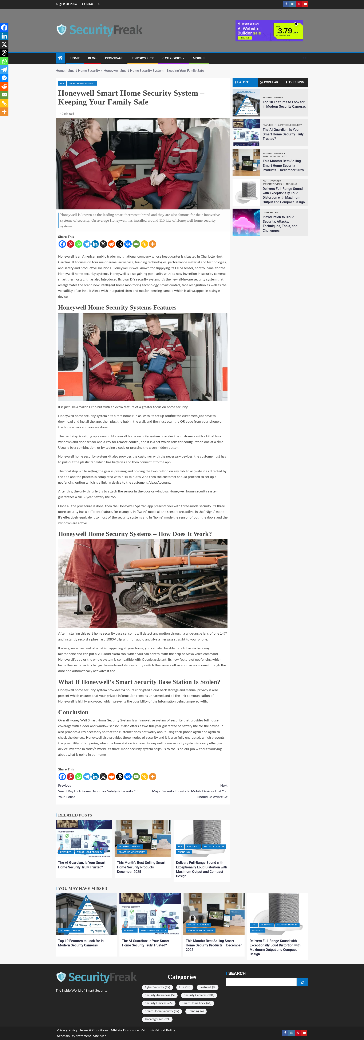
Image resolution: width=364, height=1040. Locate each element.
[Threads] (119, 244)
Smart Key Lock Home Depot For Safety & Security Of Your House (98, 791)
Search (237, 973)
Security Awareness (160, 995)
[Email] (136, 244)
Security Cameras (130, 846)
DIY (62, 83)
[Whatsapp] (78, 244)
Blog (92, 58)
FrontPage (114, 58)
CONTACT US (91, 4)
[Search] (304, 58)
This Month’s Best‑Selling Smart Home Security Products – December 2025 (141, 867)
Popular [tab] (271, 82)
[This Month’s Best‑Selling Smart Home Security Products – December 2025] (143, 838)
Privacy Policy (67, 1030)
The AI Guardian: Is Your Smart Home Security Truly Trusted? (283, 134)
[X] (103, 244)
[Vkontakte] (128, 244)
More (197, 58)
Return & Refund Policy (158, 1030)
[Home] (60, 58)
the (70, 737)
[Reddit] (111, 244)
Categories (172, 58)
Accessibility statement (74, 1036)
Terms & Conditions (94, 1030)
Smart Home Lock (196, 1003)
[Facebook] (62, 244)
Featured (66, 852)
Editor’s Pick (143, 58)
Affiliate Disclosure (125, 1030)
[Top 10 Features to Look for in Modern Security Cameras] (246, 102)
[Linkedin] (95, 244)
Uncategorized (157, 1019)
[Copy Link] (144, 244)
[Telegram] (87, 244)
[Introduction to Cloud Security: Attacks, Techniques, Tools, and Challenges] (246, 222)
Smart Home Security (82, 83)
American (89, 256)
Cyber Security (271, 213)
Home (75, 58)
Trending (184, 852)
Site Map (99, 1036)
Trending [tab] (296, 82)
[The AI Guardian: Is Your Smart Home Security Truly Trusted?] (84, 838)
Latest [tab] (242, 82)
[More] (152, 244)
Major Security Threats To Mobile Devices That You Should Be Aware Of (190, 791)
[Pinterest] (70, 244)
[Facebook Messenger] (4, 78)
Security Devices (214, 846)
